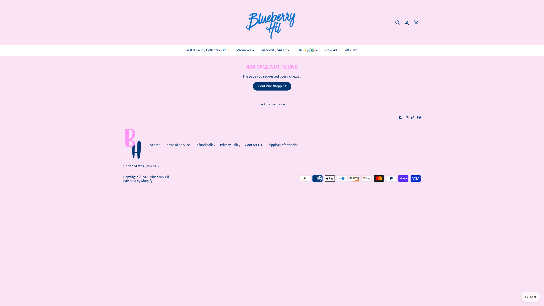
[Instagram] (406, 117)
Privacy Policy (230, 145)
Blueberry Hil (159, 177)
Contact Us (253, 145)
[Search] (397, 22)
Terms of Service (177, 145)
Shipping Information (282, 145)
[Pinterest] (419, 117)
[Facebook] (400, 117)
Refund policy (205, 145)
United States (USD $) (139, 166)
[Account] (406, 22)
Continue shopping (272, 86)
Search (155, 145)
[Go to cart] (416, 22)
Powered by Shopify (138, 181)
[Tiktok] (413, 117)
